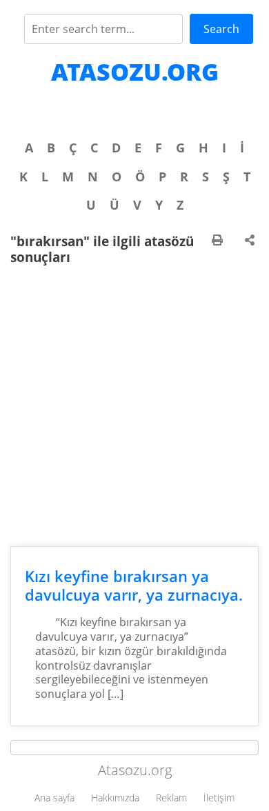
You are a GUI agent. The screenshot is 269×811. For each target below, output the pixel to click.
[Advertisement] (134, 405)
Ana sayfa (54, 797)
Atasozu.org (135, 72)
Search (221, 29)
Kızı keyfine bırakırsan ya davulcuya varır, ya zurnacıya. (134, 585)
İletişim (219, 797)
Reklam (171, 797)
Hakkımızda (115, 797)
